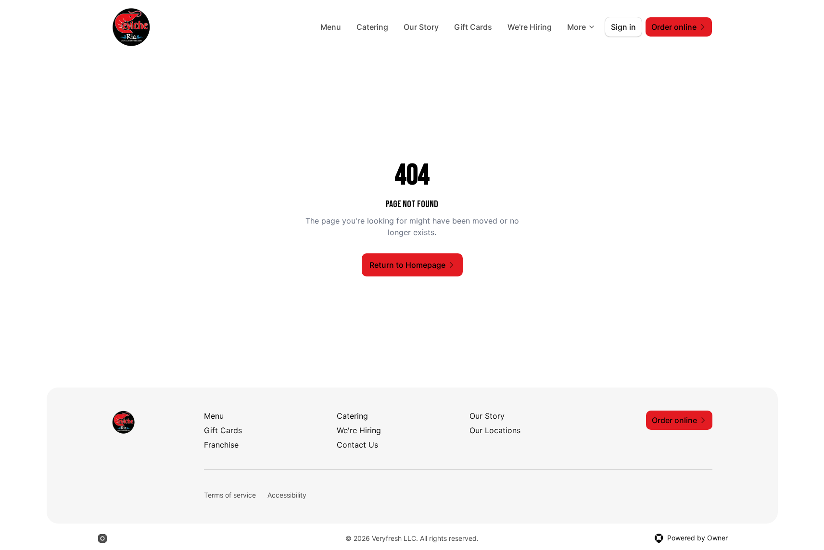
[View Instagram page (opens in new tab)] (102, 538)
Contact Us (357, 445)
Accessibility (286, 495)
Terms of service (230, 495)
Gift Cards (473, 27)
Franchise (221, 445)
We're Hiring (529, 27)
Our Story (421, 27)
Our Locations (494, 430)
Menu (330, 27)
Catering (372, 27)
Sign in (623, 27)
